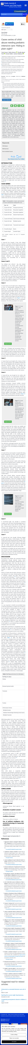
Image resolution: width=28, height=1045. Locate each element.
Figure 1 (19, 297)
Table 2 (9, 637)
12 (24, 652)
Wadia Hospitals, (20, 1015)
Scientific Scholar (9, 1015)
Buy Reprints (10, 24)
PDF (23, 24)
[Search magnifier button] (26, 14)
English (4, 29)
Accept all (14, 1041)
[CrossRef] (8, 849)
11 (10, 629)
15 (16, 757)
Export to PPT (8, 343)
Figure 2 (23, 393)
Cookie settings (14, 1034)
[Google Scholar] (18, 849)
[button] (25, 5)
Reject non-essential (14, 1038)
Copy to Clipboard (6, 99)
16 (7, 768)
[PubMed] (12, 849)
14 (20, 751)
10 (9, 621)
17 (19, 778)
